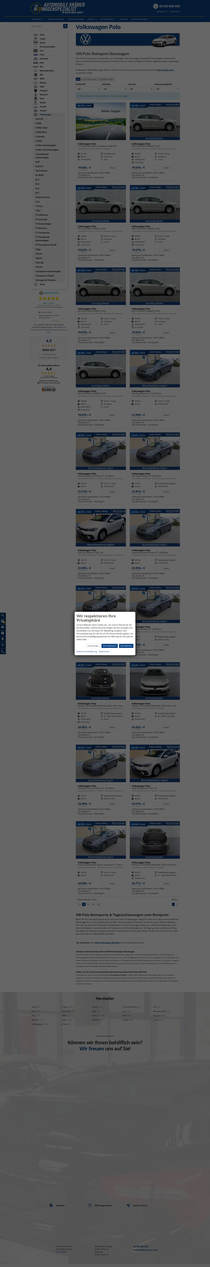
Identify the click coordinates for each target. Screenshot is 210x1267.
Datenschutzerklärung (87, 651)
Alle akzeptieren (109, 646)
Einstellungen (93, 646)
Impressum (104, 651)
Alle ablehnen (126, 646)
